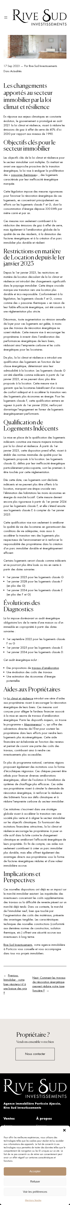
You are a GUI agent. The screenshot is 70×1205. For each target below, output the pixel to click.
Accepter (35, 1171)
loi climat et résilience (20, 698)
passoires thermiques (23, 175)
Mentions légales (33, 1200)
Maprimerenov (33, 724)
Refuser (35, 1181)
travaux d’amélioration (45, 668)
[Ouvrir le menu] (6, 17)
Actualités (16, 71)
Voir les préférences (35, 1191)
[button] (64, 1130)
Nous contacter (35, 1054)
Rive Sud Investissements (43, 66)
